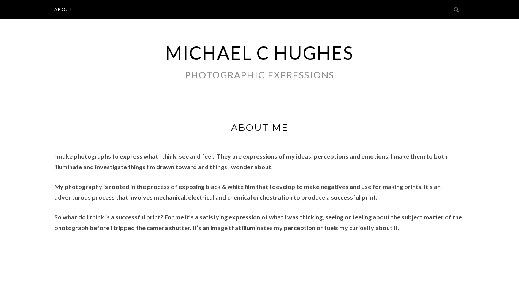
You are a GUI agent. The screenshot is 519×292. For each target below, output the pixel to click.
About (63, 9)
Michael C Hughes (259, 52)
